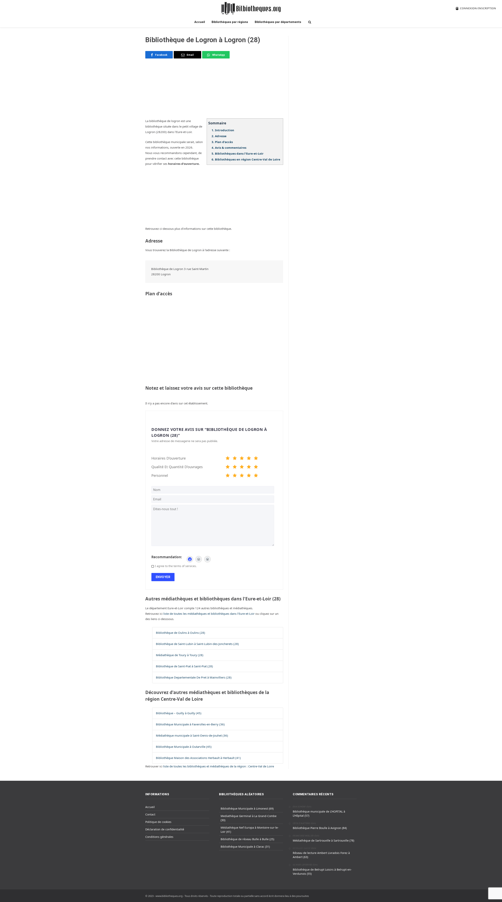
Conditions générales (159, 837)
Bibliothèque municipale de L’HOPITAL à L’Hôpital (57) (319, 813)
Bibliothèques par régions (230, 22)
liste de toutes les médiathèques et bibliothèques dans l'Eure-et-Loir (209, 614)
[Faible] (234, 458)
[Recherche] (309, 22)
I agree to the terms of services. (176, 566)
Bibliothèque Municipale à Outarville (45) (184, 747)
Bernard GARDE (301, 848)
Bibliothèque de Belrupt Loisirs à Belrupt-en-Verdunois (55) (322, 872)
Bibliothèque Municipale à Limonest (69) (247, 808)
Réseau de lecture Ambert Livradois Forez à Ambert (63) (321, 855)
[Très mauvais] (227, 458)
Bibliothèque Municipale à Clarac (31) (245, 846)
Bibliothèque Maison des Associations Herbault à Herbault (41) (198, 758)
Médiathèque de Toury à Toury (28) (179, 655)
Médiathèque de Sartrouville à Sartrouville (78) (323, 840)
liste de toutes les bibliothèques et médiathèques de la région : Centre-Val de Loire (218, 766)
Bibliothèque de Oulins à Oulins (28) (180, 633)
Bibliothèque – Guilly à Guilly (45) (178, 713)
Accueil (199, 22)
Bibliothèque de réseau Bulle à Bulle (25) (247, 839)
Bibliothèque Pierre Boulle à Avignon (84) (320, 828)
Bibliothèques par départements (278, 22)
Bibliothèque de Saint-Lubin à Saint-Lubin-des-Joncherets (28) (197, 644)
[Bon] (241, 458)
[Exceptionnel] (255, 458)
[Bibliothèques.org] (251, 8)
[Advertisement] (214, 90)
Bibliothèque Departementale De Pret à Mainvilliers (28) (194, 677)
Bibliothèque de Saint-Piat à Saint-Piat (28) (184, 666)
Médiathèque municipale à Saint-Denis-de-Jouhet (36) (192, 735)
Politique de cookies (158, 822)
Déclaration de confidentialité (164, 829)
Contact (150, 814)
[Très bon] (248, 458)
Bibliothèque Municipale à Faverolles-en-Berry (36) (190, 724)
